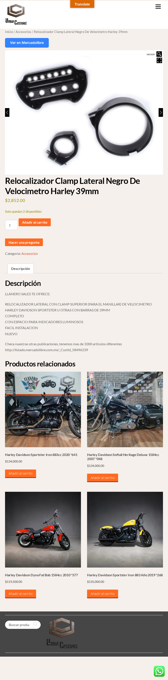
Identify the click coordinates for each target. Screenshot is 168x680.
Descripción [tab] (20, 268)
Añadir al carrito (34, 222)
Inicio (9, 32)
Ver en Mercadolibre (27, 42)
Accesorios (23, 32)
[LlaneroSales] (16, 23)
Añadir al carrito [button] (21, 473)
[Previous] (7, 112)
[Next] (161, 112)
